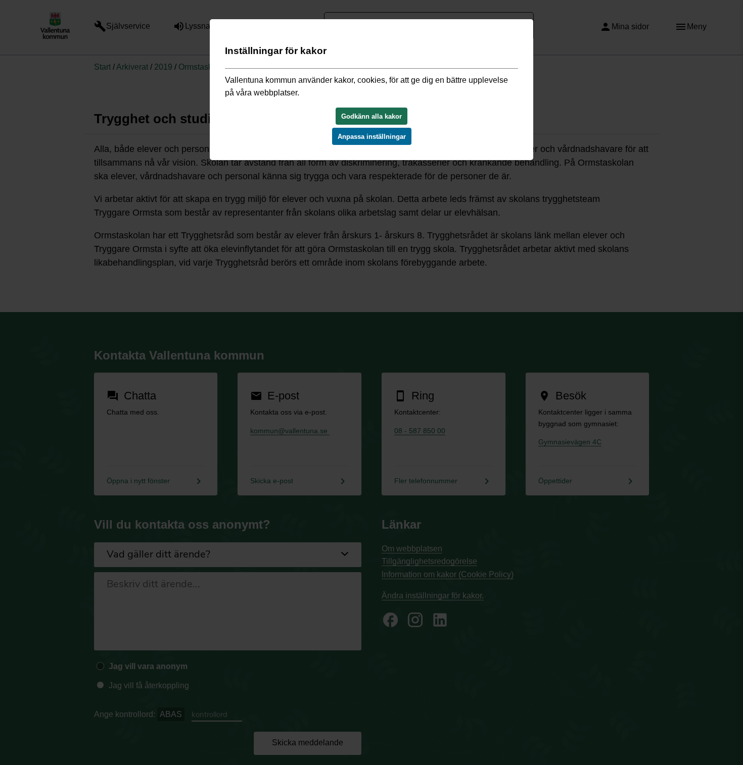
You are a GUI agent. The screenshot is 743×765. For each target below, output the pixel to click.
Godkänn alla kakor (371, 116)
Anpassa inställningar (372, 136)
